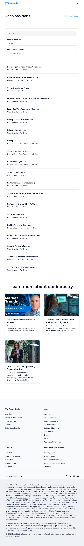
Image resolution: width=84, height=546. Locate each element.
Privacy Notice (49, 456)
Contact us (9, 460)
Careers (8, 425)
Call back (8, 467)
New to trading (50, 418)
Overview (8, 414)
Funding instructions (13, 456)
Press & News (10, 421)
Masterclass (48, 432)
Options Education (51, 428)
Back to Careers (72, 16)
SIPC (60, 489)
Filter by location (14, 40)
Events (46, 435)
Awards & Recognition (13, 418)
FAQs (46, 438)
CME (65, 489)
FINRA (55, 489)
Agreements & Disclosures (54, 463)
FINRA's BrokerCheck (13, 476)
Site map (47, 467)
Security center (50, 453)
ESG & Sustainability (12, 428)
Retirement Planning (52, 442)
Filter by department (15, 49)
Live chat (8, 453)
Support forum (10, 463)
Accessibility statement (53, 460)
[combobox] (42, 44)
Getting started (50, 425)
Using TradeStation (51, 421)
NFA (69, 489)
